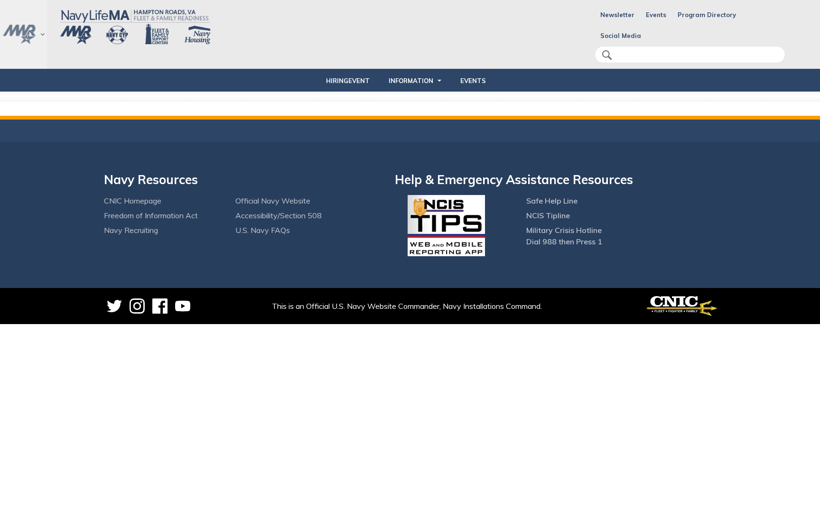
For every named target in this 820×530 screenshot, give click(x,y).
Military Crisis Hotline (564, 230)
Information (411, 80)
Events (656, 15)
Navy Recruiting (131, 230)
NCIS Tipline (548, 215)
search (607, 55)
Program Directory (707, 15)
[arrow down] (23, 34)
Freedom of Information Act (151, 215)
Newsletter (617, 15)
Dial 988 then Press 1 (564, 241)
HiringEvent (348, 80)
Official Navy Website (272, 200)
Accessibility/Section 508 (278, 215)
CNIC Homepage (132, 200)
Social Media (620, 35)
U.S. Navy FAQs (262, 230)
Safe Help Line (552, 200)
